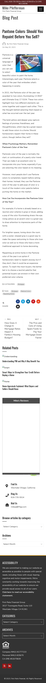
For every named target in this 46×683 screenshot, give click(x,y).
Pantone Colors (26, 291)
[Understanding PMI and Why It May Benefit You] (9, 356)
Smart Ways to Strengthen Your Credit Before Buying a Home (21, 374)
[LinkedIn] (9, 666)
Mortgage (21, 284)
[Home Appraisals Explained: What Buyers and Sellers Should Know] (5, 381)
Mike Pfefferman (13, 7)
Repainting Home (8, 294)
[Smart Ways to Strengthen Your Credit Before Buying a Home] (6, 367)
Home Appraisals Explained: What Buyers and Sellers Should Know (20, 387)
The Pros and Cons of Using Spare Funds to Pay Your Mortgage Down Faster (34, 328)
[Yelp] (4, 666)
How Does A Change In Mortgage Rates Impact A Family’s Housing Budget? (12, 328)
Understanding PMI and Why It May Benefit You (21, 361)
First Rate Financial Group (11, 11)
